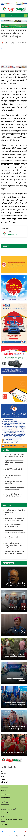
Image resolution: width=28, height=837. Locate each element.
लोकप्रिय (6, 450)
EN (3, 15)
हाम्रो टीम (3, 774)
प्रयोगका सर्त (4, 782)
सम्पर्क (2, 776)
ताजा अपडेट (7, 505)
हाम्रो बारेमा (4, 771)
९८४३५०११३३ (4, 825)
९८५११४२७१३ (4, 819)
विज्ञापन (3, 779)
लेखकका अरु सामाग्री (12, 234)
